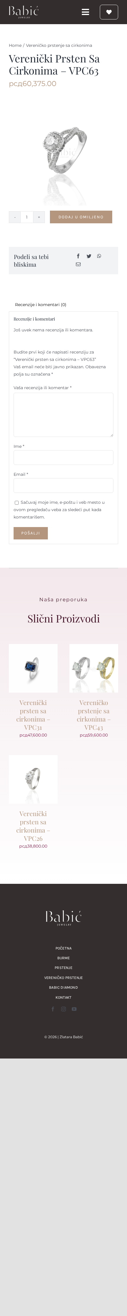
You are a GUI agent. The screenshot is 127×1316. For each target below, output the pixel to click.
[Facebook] (78, 256)
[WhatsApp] (99, 256)
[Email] (78, 264)
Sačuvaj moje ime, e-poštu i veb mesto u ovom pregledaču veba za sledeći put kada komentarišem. (59, 510)
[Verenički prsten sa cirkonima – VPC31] (33, 647)
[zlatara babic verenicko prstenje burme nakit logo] (23, 7)
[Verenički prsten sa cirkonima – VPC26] (33, 758)
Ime (19, 446)
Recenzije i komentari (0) (40, 304)
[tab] (63, 305)
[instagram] (63, 1009)
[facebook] (53, 1009)
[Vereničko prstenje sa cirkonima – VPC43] (93, 647)
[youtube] (74, 1009)
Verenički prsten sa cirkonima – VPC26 (33, 825)
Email (21, 474)
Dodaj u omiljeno (81, 216)
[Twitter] (89, 256)
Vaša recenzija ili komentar (42, 387)
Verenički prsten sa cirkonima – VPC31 (33, 714)
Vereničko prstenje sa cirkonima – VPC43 (94, 714)
